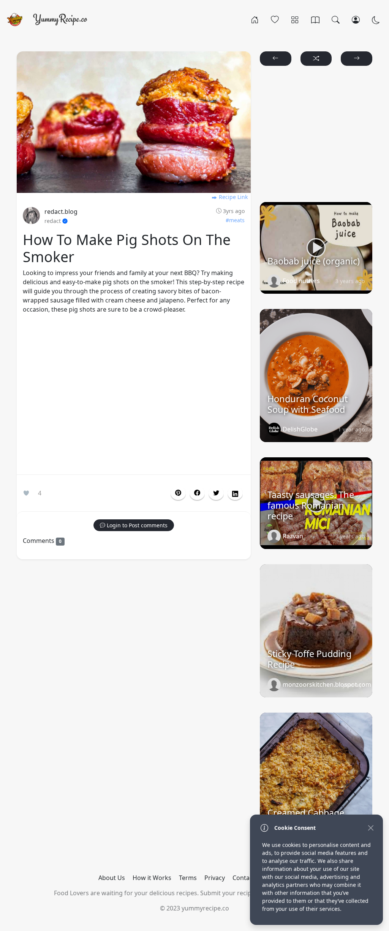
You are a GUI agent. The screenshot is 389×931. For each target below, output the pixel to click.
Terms (188, 878)
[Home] (255, 19)
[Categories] (295, 19)
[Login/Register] (356, 19)
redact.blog (60, 211)
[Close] (371, 828)
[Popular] (275, 19)
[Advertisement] (134, 395)
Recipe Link (232, 197)
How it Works (152, 878)
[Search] (336, 19)
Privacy (214, 878)
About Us (111, 878)
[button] (197, 493)
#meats (235, 220)
